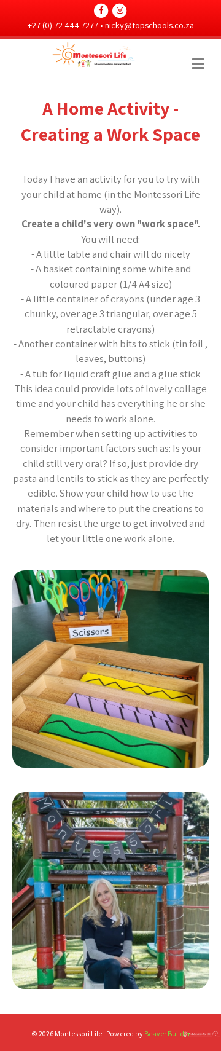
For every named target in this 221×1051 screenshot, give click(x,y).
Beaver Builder (167, 1033)
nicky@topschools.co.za (149, 25)
